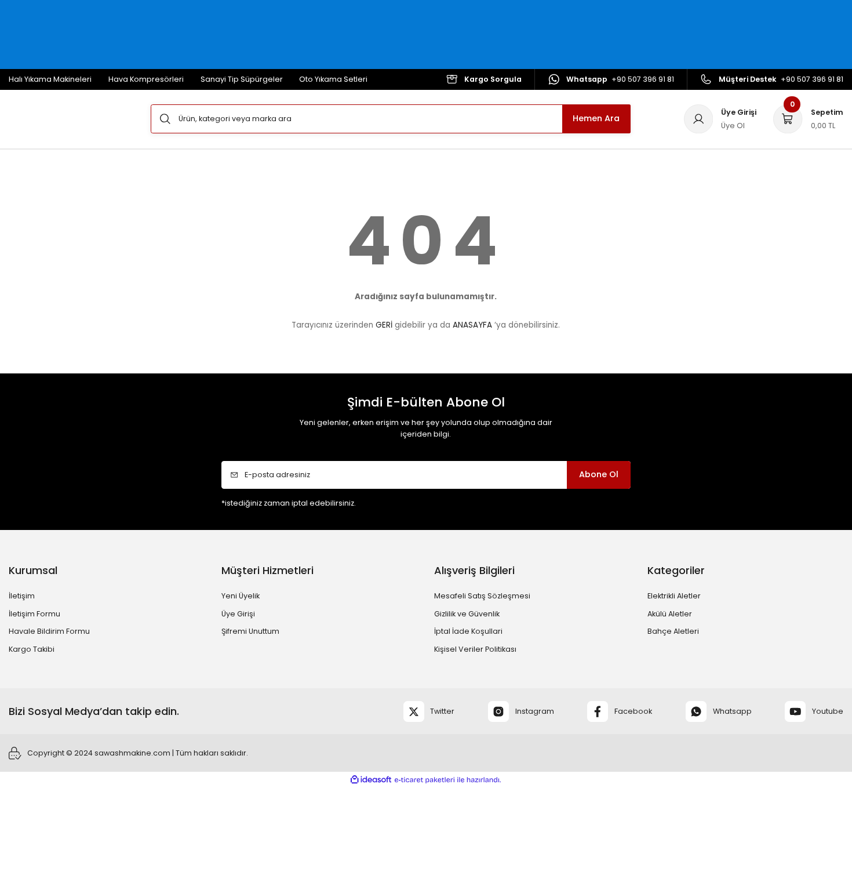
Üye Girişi (238, 614)
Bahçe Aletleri (673, 631)
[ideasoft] (371, 780)
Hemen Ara (596, 118)
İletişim (22, 596)
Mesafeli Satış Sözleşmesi (482, 596)
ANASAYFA (472, 325)
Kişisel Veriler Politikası (475, 649)
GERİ (384, 325)
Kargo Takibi (31, 649)
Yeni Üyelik (240, 596)
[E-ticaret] (424, 780)
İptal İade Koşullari (468, 631)
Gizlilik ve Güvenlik (467, 614)
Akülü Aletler (669, 614)
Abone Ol (598, 474)
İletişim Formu (34, 614)
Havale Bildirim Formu (49, 631)
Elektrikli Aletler (674, 596)
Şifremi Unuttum (250, 631)
